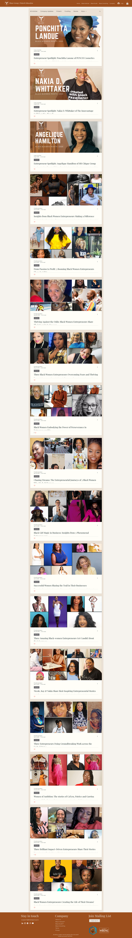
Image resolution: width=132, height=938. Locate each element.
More (83, 11)
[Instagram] (25, 923)
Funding (67, 11)
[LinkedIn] (22, 923)
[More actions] (98, 51)
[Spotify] (28, 923)
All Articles (33, 11)
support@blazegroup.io (30, 920)
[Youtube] (33, 923)
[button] (112, 3)
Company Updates (46, 11)
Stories (75, 11)
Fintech (59, 11)
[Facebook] (30, 923)
